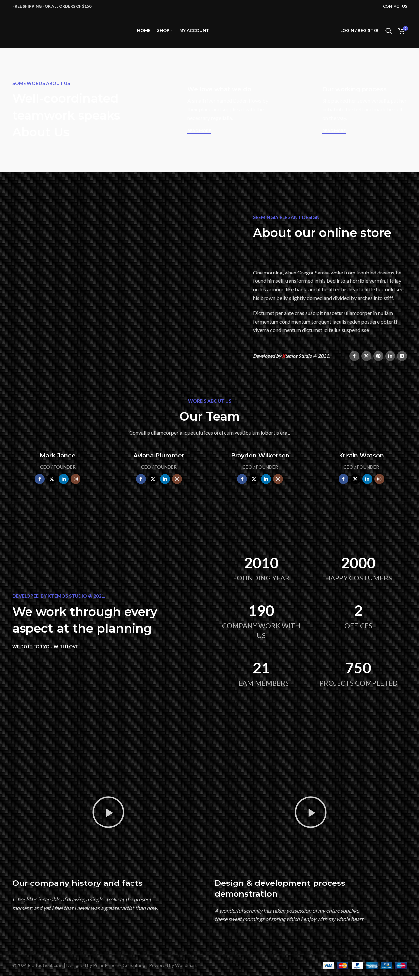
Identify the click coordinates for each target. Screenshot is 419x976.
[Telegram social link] (402, 356)
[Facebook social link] (354, 356)
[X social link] (366, 356)
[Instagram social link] (75, 479)
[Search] (388, 30)
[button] (108, 813)
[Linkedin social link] (390, 356)
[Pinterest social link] (378, 356)
